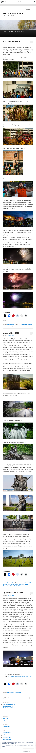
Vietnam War (13, 586)
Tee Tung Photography (14, 13)
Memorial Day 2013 (11, 333)
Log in (4, 734)
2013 (20, 324)
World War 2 (19, 586)
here (9, 625)
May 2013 (5, 720)
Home (4, 31)
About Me (10, 31)
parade (23, 324)
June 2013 (5, 718)
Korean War (21, 584)
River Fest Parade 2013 (12, 41)
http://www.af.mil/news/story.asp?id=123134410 (19, 676)
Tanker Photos (6, 35)
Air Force (26, 583)
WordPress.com (7, 739)
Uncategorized (10, 324)
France (16, 584)
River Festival (28, 324)
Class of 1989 (11, 584)
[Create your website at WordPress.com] (18, 2)
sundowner (5, 326)
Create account (6, 732)
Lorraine (27, 584)
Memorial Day (6, 586)
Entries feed (6, 735)
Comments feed (7, 737)
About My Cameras (19, 31)
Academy (21, 583)
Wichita (10, 326)
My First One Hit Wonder (13, 592)
